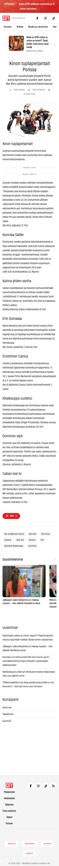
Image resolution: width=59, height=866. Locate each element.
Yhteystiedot (9, 792)
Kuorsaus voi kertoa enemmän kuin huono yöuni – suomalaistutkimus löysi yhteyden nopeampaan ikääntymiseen (27, 661)
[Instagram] (45, 18)
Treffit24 (29, 854)
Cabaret (7, 540)
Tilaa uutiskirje (9, 811)
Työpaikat (9, 805)
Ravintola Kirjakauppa (13, 546)
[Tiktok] (53, 18)
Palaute (9, 823)
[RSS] (53, 786)
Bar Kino (32, 534)
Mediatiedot (9, 798)
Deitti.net (7, 707)
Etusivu (8, 27)
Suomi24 (7, 721)
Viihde (20, 27)
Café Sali (20, 540)
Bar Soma (45, 534)
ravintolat (32, 546)
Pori (42, 540)
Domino (32, 540)
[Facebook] (37, 18)
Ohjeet (9, 817)
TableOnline (8, 714)
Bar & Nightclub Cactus (14, 534)
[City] (9, 785)
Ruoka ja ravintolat (38, 27)
